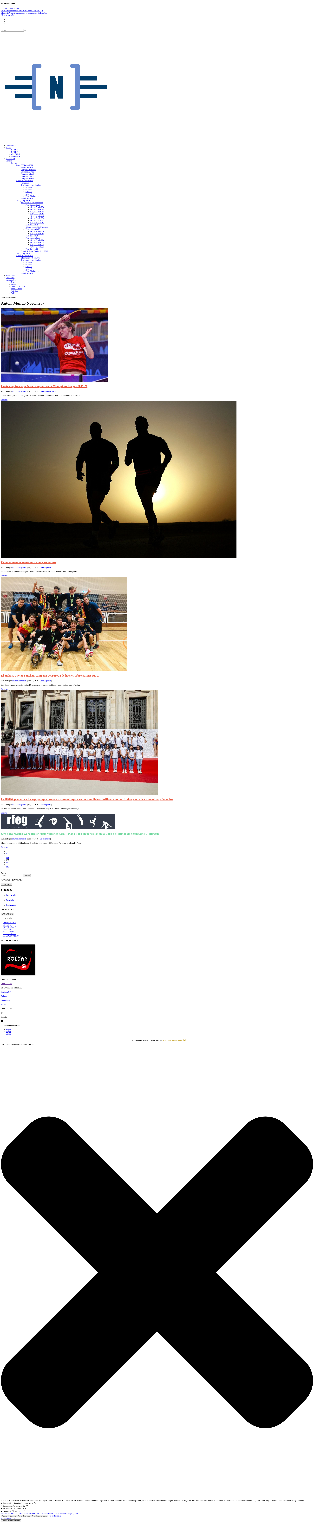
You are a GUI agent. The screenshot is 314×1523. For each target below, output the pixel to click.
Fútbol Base (15, 156)
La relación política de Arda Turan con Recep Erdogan (22, 11)
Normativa (25, 183)
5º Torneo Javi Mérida (24, 256)
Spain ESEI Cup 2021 (24, 165)
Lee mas (4, 400)
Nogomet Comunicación (172, 1040)
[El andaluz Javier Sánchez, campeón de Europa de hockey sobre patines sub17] (64, 670)
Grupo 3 (29, 192)
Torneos (14, 163)
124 (7, 858)
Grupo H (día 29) (37, 223)
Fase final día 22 (32, 249)
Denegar (13, 1516)
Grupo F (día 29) (37, 218)
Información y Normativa (30, 258)
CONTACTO (6, 984)
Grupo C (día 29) (37, 211)
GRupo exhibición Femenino (37, 227)
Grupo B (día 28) (37, 234)
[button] (157, 1272)
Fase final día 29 (32, 225)
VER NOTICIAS (7, 914)
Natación (14, 291)
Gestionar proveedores (44, 1513)
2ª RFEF (14, 150)
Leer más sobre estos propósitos (66, 1513)
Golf (12, 293)
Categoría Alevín (27, 172)
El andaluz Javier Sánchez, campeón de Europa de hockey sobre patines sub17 (50, 675)
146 (7, 867)
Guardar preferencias (39, 1516)
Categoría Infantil (27, 174)
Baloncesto (10, 278)
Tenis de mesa (16, 289)
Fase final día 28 (32, 236)
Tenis (13, 282)
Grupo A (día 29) (37, 207)
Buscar (3, 873)
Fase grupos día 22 (33, 238)
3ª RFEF (14, 152)
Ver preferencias (24, 1516)
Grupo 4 (29, 194)
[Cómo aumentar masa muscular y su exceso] (118, 557)
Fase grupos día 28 (33, 229)
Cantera (9, 161)
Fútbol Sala (10, 159)
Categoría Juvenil (27, 178)
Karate (13, 284)
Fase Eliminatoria (32, 196)
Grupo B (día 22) (37, 242)
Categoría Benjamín (28, 170)
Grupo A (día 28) (37, 231)
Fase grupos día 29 (33, 205)
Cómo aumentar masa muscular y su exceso (28, 562)
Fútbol (8, 148)
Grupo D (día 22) (37, 247)
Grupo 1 (29, 187)
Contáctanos (6, 884)
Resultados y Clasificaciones (32, 203)
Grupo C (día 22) (37, 245)
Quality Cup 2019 (23, 200)
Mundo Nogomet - (19, 391)
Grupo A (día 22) (37, 240)
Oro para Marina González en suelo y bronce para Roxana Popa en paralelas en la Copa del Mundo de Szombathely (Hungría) (80, 833)
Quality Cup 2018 (23, 253)
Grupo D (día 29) (37, 214)
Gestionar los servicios (26, 1513)
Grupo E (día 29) (37, 216)
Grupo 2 (29, 189)
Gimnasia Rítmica (18, 286)
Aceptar (4, 1516)
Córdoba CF (11, 145)
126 (7, 862)
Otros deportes (45, 391)
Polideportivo (11, 280)
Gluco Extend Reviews (10, 8)
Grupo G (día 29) (37, 220)
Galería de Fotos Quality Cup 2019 (34, 251)
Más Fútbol (15, 154)
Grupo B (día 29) (37, 209)
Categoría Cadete (27, 176)
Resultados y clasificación (31, 185)
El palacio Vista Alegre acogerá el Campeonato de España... (24, 13)
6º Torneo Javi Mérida (24, 181)
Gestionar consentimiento (11, 1521)
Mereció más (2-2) (8, 15)
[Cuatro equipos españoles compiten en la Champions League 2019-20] (54, 381)
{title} (3, 1518)
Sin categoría (45, 839)
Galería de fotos (27, 167)
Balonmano (10, 275)
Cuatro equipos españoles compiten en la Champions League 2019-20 (44, 386)
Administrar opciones (9, 1513)
